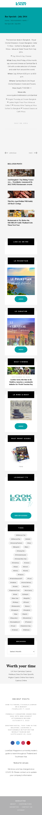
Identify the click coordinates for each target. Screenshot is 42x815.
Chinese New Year (21, 559)
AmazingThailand (16, 543)
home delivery (26, 582)
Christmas (16, 563)
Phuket (26, 602)
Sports (25, 614)
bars (27, 547)
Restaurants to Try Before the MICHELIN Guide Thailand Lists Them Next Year (20, 222)
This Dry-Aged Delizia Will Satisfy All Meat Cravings (20, 202)
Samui (28, 606)
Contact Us (27, 807)
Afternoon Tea (21, 535)
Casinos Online (21, 681)
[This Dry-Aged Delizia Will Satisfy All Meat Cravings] (21, 194)
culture (27, 563)
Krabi (15, 594)
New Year (15, 598)
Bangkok (16, 547)
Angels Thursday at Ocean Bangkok (22, 99)
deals (16, 566)
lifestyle (25, 594)
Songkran (27, 610)
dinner (26, 566)
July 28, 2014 (21, 123)
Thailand (28, 622)
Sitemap (21, 810)
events (26, 570)
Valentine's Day (26, 626)
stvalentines (27, 618)
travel (13, 626)
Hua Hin (26, 586)
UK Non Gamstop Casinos (21, 671)
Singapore (15, 610)
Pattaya (16, 602)
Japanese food (14, 590)
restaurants (16, 606)
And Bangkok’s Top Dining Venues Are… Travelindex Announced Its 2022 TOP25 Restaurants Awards (20, 182)
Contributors (25, 804)
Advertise (14, 807)
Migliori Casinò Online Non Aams (21, 677)
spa (16, 614)
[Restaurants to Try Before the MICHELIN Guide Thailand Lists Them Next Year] (21, 213)
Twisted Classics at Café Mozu (27, 110)
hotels (16, 586)
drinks (16, 570)
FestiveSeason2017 (16, 578)
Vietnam (15, 630)
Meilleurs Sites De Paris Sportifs (21, 674)
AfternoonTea (16, 539)
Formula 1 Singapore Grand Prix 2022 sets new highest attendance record (21, 716)
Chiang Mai (21, 551)
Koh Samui (29, 590)
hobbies (13, 582)
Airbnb (28, 539)
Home (7, 20)
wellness (26, 630)
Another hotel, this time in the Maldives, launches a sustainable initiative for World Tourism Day (21, 381)
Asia (29, 543)
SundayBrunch (15, 622)
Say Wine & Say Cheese (21, 56)
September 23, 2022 (21, 377)
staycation (14, 618)
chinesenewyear (21, 555)
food (29, 578)
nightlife (27, 598)
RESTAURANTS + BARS (19, 20)
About (13, 804)
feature (21, 574)
